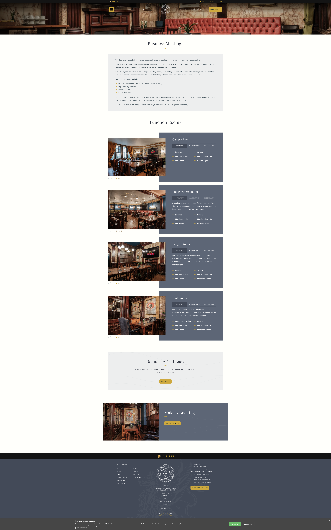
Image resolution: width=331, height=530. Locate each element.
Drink (119, 471)
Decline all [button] (248, 524)
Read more (110, 526)
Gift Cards (121, 483)
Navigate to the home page (165, 9)
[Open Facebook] (160, 514)
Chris (165, 496)
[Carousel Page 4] (121, 178)
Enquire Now (171, 423)
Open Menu (111, 9)
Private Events (186, 9)
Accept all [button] (235, 524)
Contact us (137, 478)
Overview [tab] (180, 145)
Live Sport (197, 9)
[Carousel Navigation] (110, 178)
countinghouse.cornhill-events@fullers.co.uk (165, 507)
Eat (118, 468)
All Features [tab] (194, 145)
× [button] (329, 520)
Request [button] (164, 381)
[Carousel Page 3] (119, 178)
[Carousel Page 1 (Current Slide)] (116, 178)
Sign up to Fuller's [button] (200, 488)
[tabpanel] (194, 156)
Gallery (136, 472)
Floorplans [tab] (209, 145)
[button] (133, 528)
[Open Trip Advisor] (171, 514)
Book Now (214, 9)
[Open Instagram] (165, 514)
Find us (204, 1)
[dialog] (165, 524)
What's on (121, 480)
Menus (130, 9)
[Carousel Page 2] (118, 178)
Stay (142, 9)
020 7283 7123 (217, 1)
